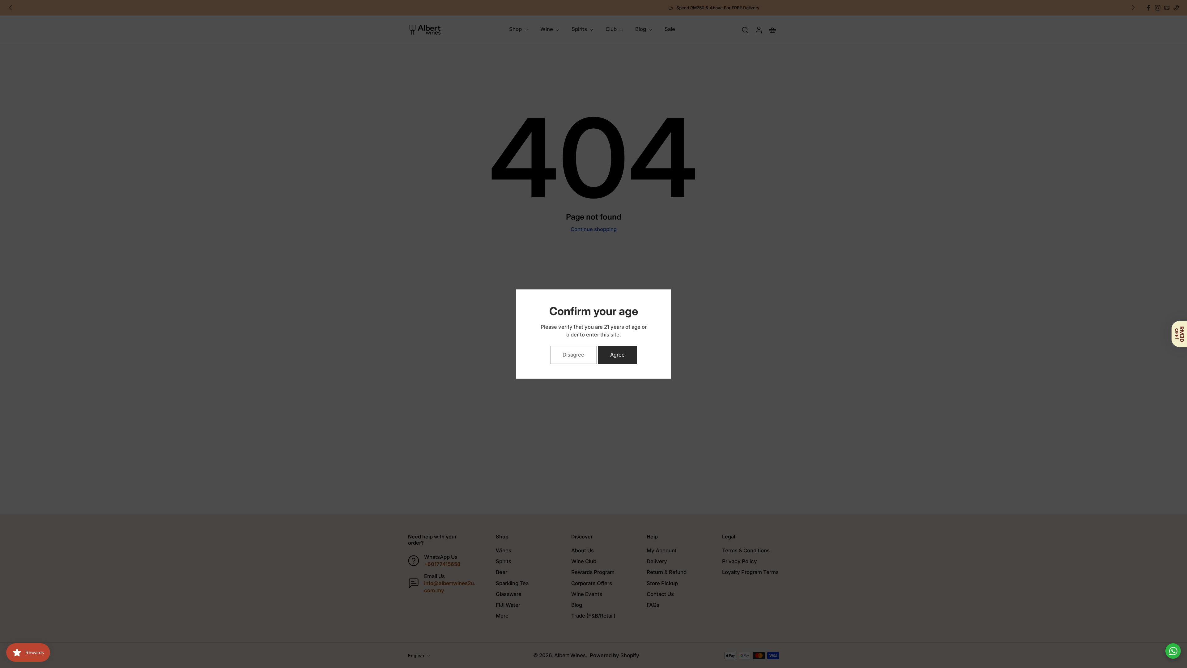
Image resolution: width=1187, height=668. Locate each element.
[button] (1179, 334)
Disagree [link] (573, 355)
